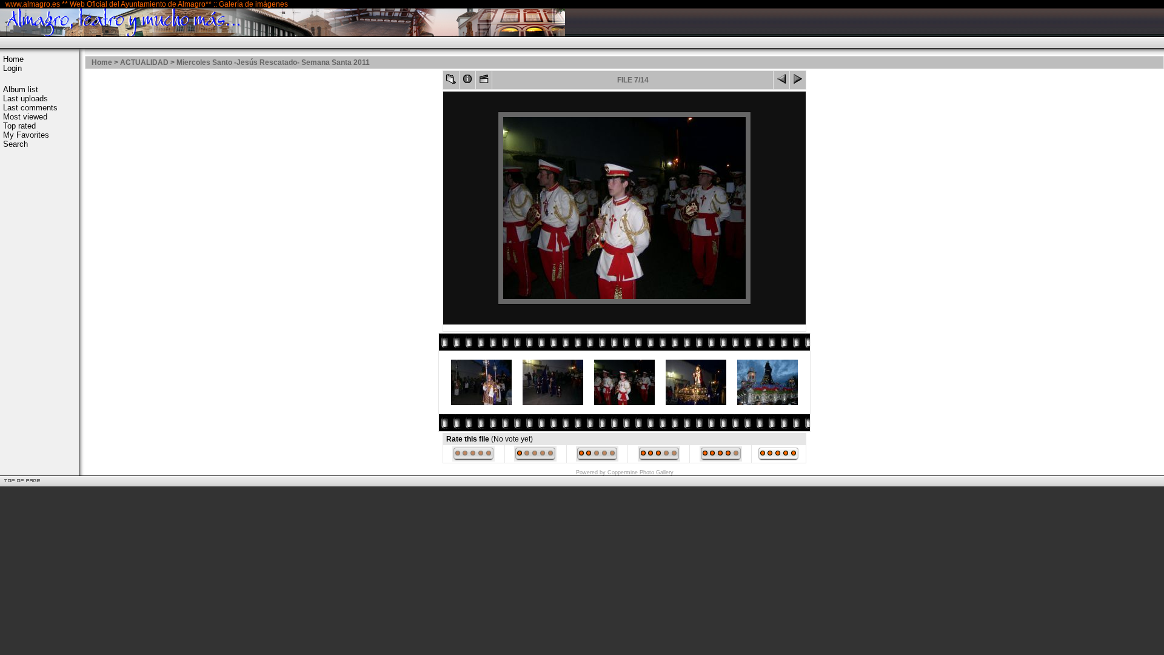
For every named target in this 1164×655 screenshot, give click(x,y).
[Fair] (597, 459)
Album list (20, 89)
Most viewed (25, 116)
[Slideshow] (484, 81)
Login (12, 68)
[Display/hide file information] (467, 81)
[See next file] (798, 81)
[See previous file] (781, 81)
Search (15, 144)
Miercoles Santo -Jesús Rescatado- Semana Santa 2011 (273, 62)
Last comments (30, 107)
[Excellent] (721, 459)
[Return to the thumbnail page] (451, 81)
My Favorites (26, 134)
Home (13, 59)
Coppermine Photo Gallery (640, 472)
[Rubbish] (473, 459)
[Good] (659, 459)
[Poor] (535, 459)
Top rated (19, 125)
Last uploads (25, 98)
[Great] (778, 459)
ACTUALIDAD (144, 62)
